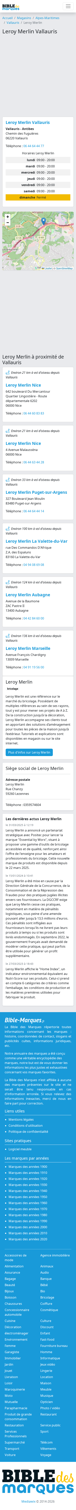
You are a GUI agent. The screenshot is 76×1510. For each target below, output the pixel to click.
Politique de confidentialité (28, 1131)
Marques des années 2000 (28, 1227)
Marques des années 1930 (28, 1185)
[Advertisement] (38, 76)
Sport (44, 1431)
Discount (47, 1327)
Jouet (8, 1371)
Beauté (10, 1285)
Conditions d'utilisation (26, 1125)
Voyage (45, 1455)
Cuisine (10, 1321)
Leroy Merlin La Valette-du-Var (36, 541)
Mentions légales (21, 1119)
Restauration (14, 1425)
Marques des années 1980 (28, 1215)
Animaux (46, 1266)
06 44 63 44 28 (33, 462)
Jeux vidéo (47, 1364)
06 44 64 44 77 (33, 146)
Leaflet (48, 268)
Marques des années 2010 (28, 1233)
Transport (12, 1448)
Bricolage (47, 1297)
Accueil (7, 18)
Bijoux (9, 1291)
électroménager (16, 1333)
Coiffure (46, 1303)
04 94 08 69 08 (33, 565)
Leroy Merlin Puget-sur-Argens (36, 492)
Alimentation (14, 1266)
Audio (44, 1272)
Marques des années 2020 (28, 1239)
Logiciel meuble (20, 1149)
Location (46, 1377)
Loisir (9, 1383)
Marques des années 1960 (28, 1203)
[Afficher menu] (68, 6)
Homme (46, 1352)
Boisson (10, 1297)
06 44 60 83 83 (33, 413)
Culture (45, 1321)
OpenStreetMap (64, 268)
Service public (50, 1425)
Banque (46, 1279)
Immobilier (13, 1358)
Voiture (10, 1455)
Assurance (12, 1272)
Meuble (45, 1389)
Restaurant (48, 1414)
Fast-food (47, 1339)
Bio (42, 1291)
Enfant (45, 1333)
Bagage (10, 1279)
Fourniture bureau (54, 1346)
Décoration (13, 1327)
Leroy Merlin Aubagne (28, 594)
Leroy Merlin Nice (23, 385)
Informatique (50, 1358)
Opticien (46, 1402)
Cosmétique (49, 1310)
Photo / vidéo (50, 1408)
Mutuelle (11, 1402)
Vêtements (48, 1448)
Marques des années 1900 (28, 1167)
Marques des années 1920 (28, 1179)
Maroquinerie (15, 1389)
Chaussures (13, 1303)
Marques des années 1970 (28, 1209)
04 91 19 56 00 (33, 667)
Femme (10, 1346)
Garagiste (12, 1352)
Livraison (11, 1377)
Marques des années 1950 (28, 1197)
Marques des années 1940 (28, 1191)
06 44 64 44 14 (33, 511)
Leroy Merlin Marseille (28, 648)
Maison (45, 1383)
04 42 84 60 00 (33, 618)
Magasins (24, 18)
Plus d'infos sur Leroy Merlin (29, 752)
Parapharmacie (16, 1408)
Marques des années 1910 (28, 1173)
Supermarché (15, 1442)
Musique (46, 1395)
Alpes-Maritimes (47, 18)
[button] (43, 221)
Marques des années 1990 (28, 1221)
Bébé (44, 1285)
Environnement (16, 1339)
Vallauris (13, 22)
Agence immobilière (55, 1255)
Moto (9, 1395)
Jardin (9, 1364)
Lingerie (46, 1371)
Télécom (46, 1442)
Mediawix (28, 1501)
